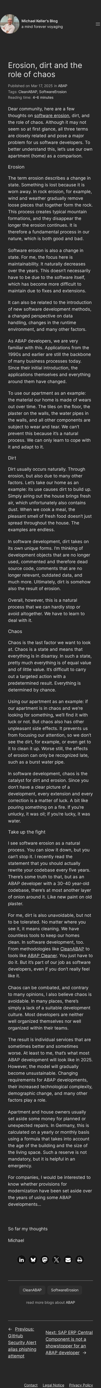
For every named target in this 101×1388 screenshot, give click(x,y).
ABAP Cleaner (42, 955)
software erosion (51, 115)
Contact (31, 1385)
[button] (21, 1259)
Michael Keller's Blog (39, 21)
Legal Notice (53, 1385)
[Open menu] (98, 24)
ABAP (62, 85)
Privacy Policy (81, 1385)
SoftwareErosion (53, 91)
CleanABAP (27, 91)
